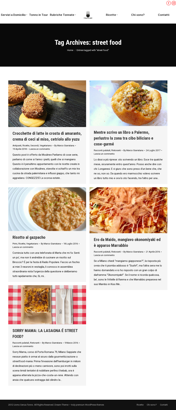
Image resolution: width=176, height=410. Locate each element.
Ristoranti (116, 150)
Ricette (26, 145)
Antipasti (17, 145)
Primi (15, 243)
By (64, 145)
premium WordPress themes (90, 404)
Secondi (34, 145)
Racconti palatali (102, 150)
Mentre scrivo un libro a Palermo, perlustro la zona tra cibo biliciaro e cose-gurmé (123, 138)
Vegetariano (46, 145)
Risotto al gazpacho (29, 237)
